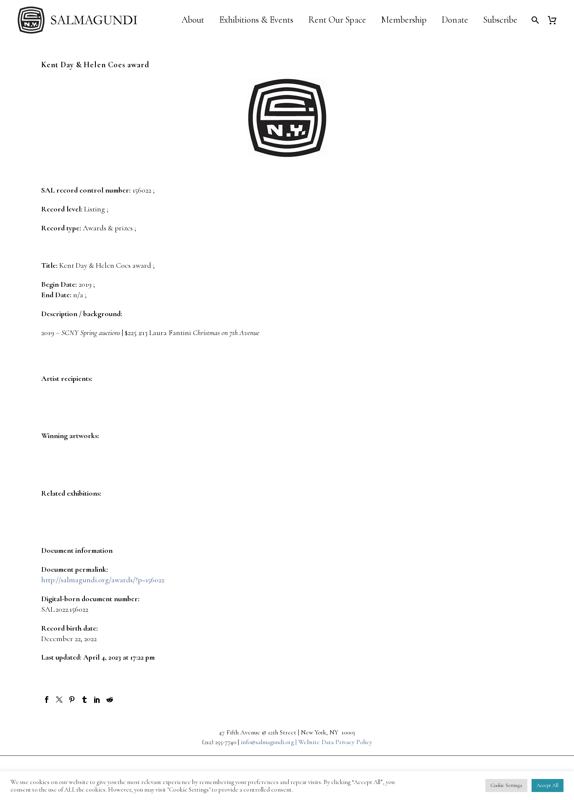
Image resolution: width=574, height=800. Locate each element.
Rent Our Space (337, 20)
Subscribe (500, 20)
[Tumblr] (84, 699)
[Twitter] (59, 699)
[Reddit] (109, 699)
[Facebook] (46, 699)
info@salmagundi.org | (269, 742)
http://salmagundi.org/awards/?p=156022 (102, 579)
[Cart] (555, 20)
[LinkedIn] (97, 699)
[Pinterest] (71, 699)
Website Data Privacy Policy (335, 742)
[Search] (534, 20)
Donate (455, 20)
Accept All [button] (547, 785)
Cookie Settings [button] (506, 785)
